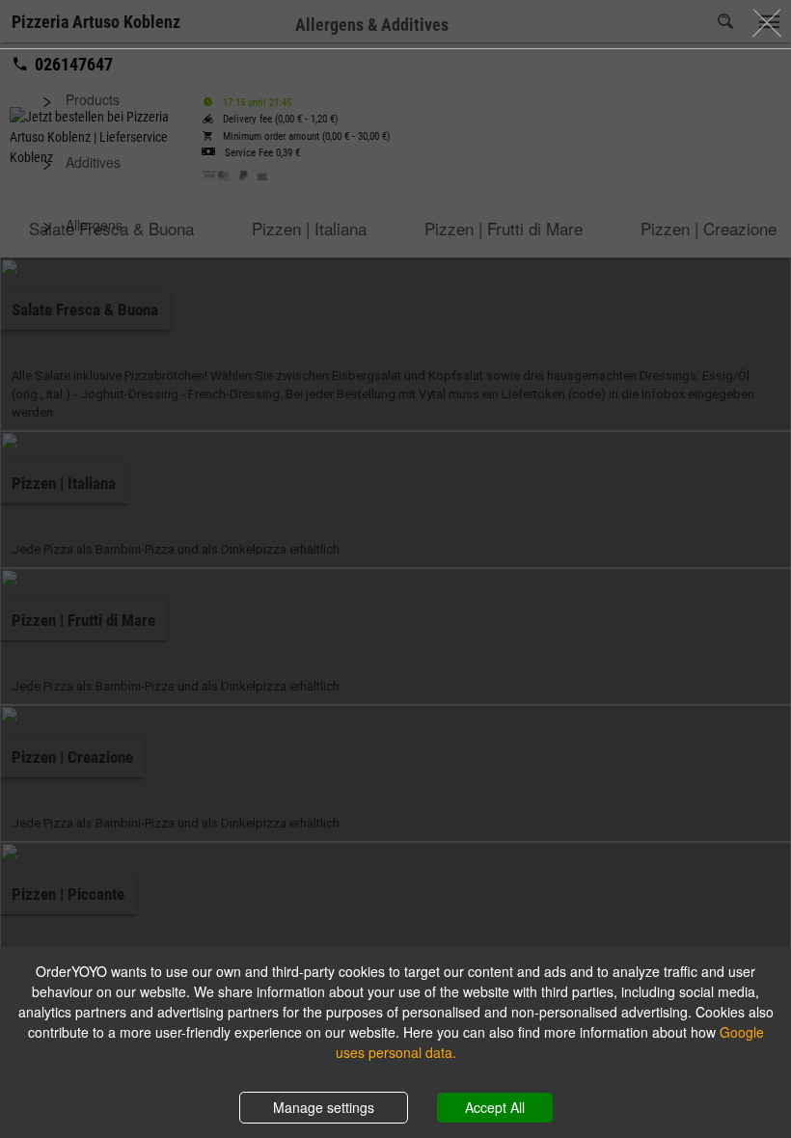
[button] (395, 100)
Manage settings (323, 1107)
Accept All (495, 1107)
